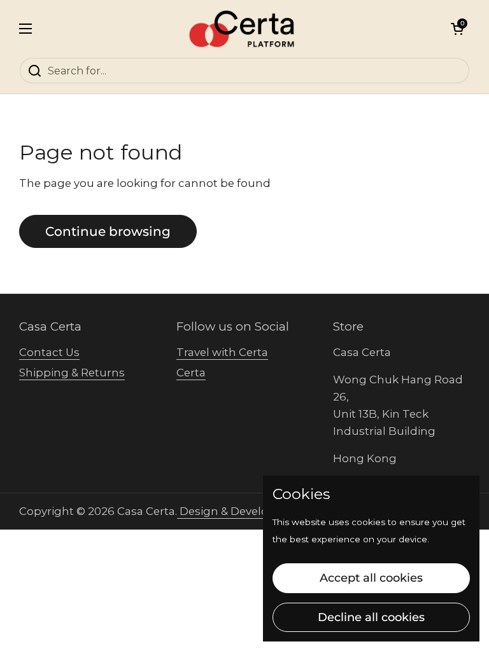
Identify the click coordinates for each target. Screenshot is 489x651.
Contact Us (49, 352)
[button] (457, 28)
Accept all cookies (371, 578)
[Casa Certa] (241, 29)
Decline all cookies (371, 617)
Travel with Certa (222, 352)
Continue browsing (108, 231)
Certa (191, 372)
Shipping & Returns (72, 372)
